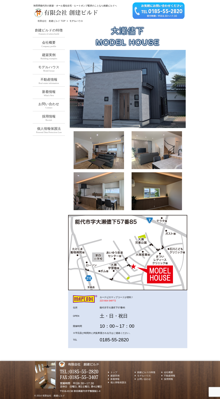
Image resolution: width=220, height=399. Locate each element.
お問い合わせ (144, 379)
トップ (113, 372)
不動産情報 (169, 375)
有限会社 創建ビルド (53, 395)
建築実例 (115, 375)
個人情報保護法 (118, 382)
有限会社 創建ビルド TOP (51, 21)
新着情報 (115, 379)
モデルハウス (144, 375)
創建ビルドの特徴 (146, 372)
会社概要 (168, 372)
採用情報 (168, 379)
